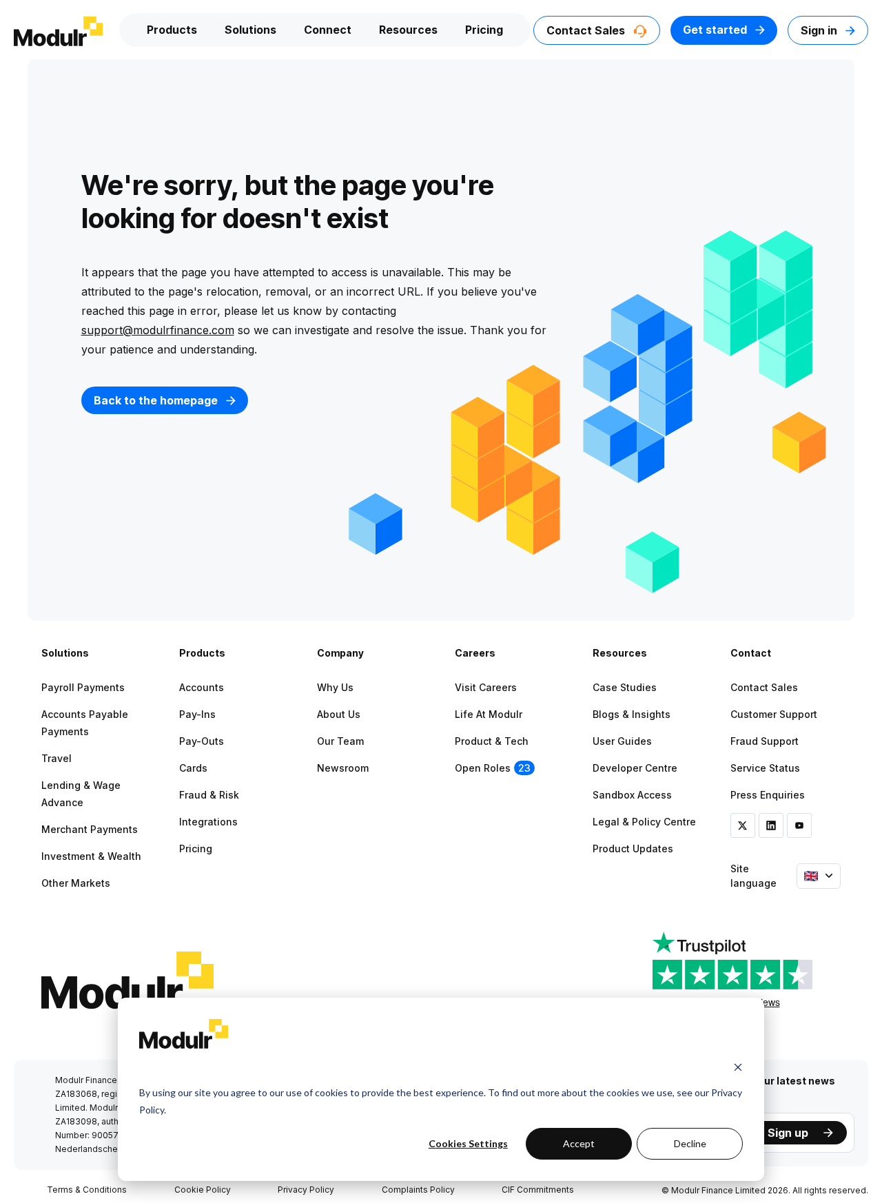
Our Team (340, 741)
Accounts (201, 687)
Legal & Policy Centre (644, 821)
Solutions (250, 30)
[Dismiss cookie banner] (738, 1067)
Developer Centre (635, 768)
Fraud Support (764, 741)
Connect (327, 30)
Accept (579, 1143)
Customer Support (773, 714)
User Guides (622, 741)
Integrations (208, 821)
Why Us (335, 687)
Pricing (484, 30)
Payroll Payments (83, 687)
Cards (193, 768)
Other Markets (75, 883)
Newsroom (343, 768)
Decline (690, 1143)
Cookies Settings (468, 1143)
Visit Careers (486, 687)
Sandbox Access (632, 795)
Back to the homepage (157, 400)
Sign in (820, 30)
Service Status (765, 768)
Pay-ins (197, 714)
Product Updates (633, 848)
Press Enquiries (767, 795)
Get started (716, 30)
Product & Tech (492, 741)
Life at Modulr (488, 714)
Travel (56, 758)
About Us (338, 714)
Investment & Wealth (91, 856)
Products (172, 30)
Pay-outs (201, 741)
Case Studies (625, 687)
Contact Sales (587, 30)
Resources (408, 30)
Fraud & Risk (209, 795)
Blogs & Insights (631, 714)
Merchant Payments (89, 829)
